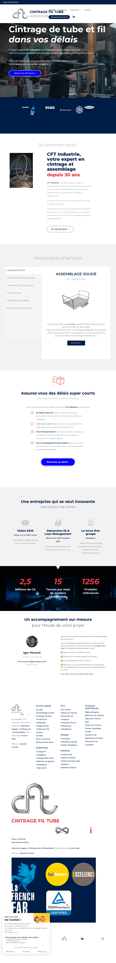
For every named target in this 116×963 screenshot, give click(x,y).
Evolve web (74, 848)
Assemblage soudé (45, 713)
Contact (87, 10)
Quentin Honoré (27, 853)
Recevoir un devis (57, 462)
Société (39, 736)
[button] (24, 270)
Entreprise (62, 10)
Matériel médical (68, 768)
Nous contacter (43, 739)
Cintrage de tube (43, 716)
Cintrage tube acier (44, 758)
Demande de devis (59, 17)
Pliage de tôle (42, 726)
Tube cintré (41, 768)
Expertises (74, 10)
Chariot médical (68, 758)
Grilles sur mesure (69, 713)
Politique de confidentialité (41, 848)
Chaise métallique (69, 745)
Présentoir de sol (68, 723)
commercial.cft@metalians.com (32, 662)
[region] (58, 313)
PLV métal (65, 710)
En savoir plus (59, 229)
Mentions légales (19, 848)
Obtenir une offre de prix (24, 73)
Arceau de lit (66, 754)
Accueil (52, 10)
